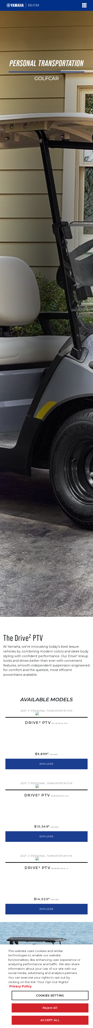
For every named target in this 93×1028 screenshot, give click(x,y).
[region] (46, 986)
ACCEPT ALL (49, 1020)
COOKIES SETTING (50, 995)
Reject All (50, 1007)
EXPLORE (46, 763)
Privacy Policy (20, 986)
